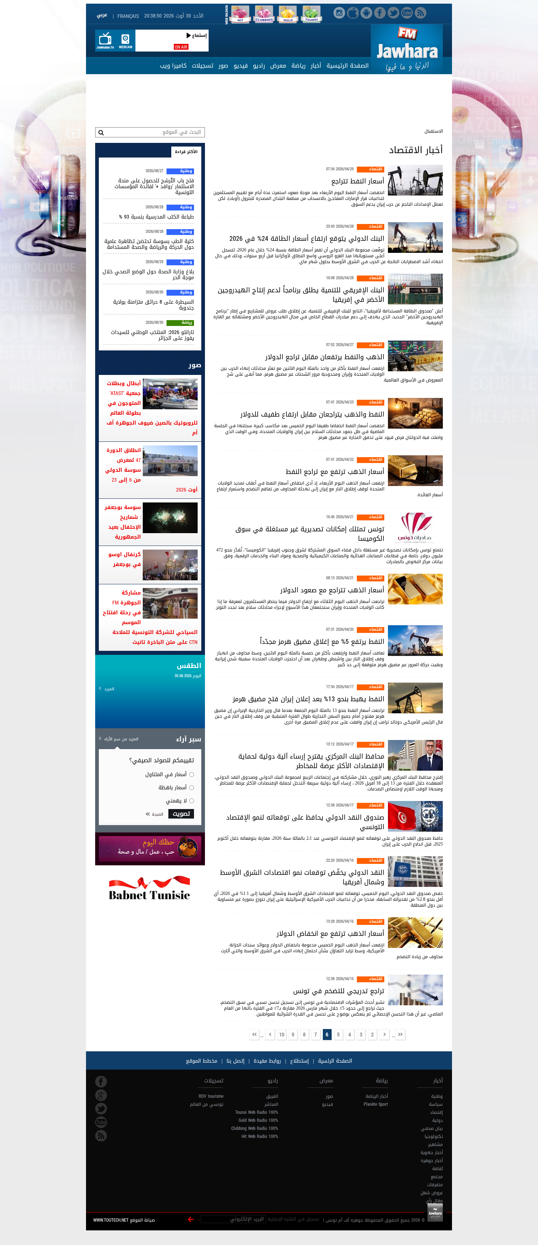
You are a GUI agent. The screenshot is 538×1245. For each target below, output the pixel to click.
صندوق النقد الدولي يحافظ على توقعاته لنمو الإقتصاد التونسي (305, 822)
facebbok (101, 1082)
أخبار (316, 65)
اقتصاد (375, 169)
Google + (101, 1095)
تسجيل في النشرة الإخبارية (293, 1219)
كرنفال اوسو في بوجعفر (124, 559)
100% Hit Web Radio (260, 1136)
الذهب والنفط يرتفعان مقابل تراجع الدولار (324, 357)
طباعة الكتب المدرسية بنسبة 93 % (156, 217)
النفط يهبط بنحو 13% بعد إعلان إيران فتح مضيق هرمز (308, 699)
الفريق (272, 1096)
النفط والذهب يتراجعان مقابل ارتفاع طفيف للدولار (312, 414)
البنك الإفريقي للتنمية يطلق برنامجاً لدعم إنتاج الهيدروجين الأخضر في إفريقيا (301, 294)
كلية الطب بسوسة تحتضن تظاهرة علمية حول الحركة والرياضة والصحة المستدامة (149, 244)
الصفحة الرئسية (334, 1061)
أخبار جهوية (432, 1153)
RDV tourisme (211, 1096)
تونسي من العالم (206, 1104)
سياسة (436, 1104)
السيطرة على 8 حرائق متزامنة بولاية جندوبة (153, 305)
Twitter (101, 1109)
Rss (101, 1136)
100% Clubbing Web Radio (254, 1128)
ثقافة (437, 1169)
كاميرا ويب (173, 65)
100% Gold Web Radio (258, 1120)
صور (223, 65)
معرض (278, 65)
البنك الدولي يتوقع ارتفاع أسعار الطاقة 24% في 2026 (306, 238)
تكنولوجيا (434, 1136)
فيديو (240, 65)
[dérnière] (254, 1035)
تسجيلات (202, 65)
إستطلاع (298, 1061)
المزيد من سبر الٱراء (121, 739)
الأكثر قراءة (186, 152)
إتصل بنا (234, 1061)
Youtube (101, 1122)
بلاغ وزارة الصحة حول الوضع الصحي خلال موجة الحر (148, 274)
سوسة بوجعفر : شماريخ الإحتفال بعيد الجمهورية (123, 522)
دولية (437, 1120)
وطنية (186, 171)
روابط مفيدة (267, 1061)
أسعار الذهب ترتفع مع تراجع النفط (335, 472)
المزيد (109, 689)
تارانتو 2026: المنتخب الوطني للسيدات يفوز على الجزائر (152, 335)
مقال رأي (434, 1201)
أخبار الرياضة (377, 1096)
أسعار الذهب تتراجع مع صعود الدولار (332, 590)
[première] (400, 1035)
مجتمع (437, 1177)
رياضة (298, 65)
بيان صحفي (432, 1128)
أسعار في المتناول (166, 774)
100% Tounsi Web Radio (256, 1112)
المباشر (271, 1104)
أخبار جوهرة (432, 1161)
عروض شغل (432, 1193)
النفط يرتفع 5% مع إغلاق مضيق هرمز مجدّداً (322, 641)
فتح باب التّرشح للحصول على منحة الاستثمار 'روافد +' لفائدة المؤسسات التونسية (154, 186)
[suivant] (270, 1035)
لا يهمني (176, 801)
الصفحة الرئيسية (347, 65)
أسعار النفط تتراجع (357, 181)
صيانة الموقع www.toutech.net (124, 1220)
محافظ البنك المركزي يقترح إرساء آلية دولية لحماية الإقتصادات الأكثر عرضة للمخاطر (311, 761)
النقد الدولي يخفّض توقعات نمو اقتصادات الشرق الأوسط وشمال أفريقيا (302, 877)
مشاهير (435, 1144)
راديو (259, 65)
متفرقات (435, 1185)
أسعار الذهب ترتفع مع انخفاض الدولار (330, 933)
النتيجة (157, 814)
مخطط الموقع (201, 1061)
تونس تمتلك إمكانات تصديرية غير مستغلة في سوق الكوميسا (309, 533)
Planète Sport (376, 1104)
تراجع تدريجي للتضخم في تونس (338, 991)
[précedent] (385, 1035)
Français (128, 16)
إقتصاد (436, 1112)
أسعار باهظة (172, 788)
